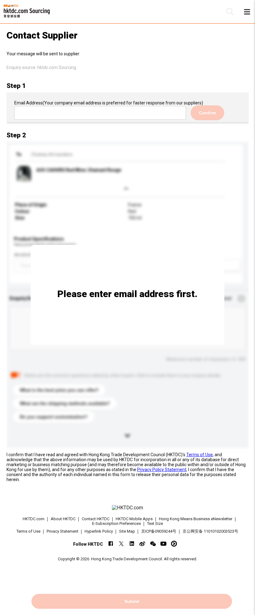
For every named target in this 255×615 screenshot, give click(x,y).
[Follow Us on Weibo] (142, 544)
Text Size (155, 523)
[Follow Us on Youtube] (163, 544)
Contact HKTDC (95, 518)
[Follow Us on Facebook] (111, 544)
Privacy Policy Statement (161, 469)
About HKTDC (63, 518)
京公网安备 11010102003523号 (210, 531)
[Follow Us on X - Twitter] (121, 544)
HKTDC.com (33, 518)
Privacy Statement (62, 531)
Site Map (127, 531)
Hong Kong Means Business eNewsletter (195, 518)
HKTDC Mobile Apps (134, 518)
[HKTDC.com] (128, 508)
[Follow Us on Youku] (174, 544)
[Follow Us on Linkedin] (132, 544)
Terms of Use (199, 454)
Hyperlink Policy (99, 531)
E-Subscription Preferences (116, 523)
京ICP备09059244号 (158, 531)
